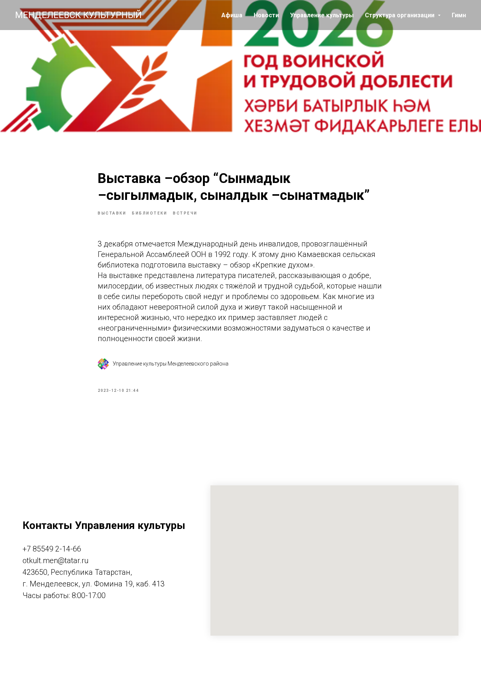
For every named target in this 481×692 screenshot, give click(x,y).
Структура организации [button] (400, 15)
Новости (266, 15)
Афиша (231, 15)
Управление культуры (322, 15)
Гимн (459, 15)
